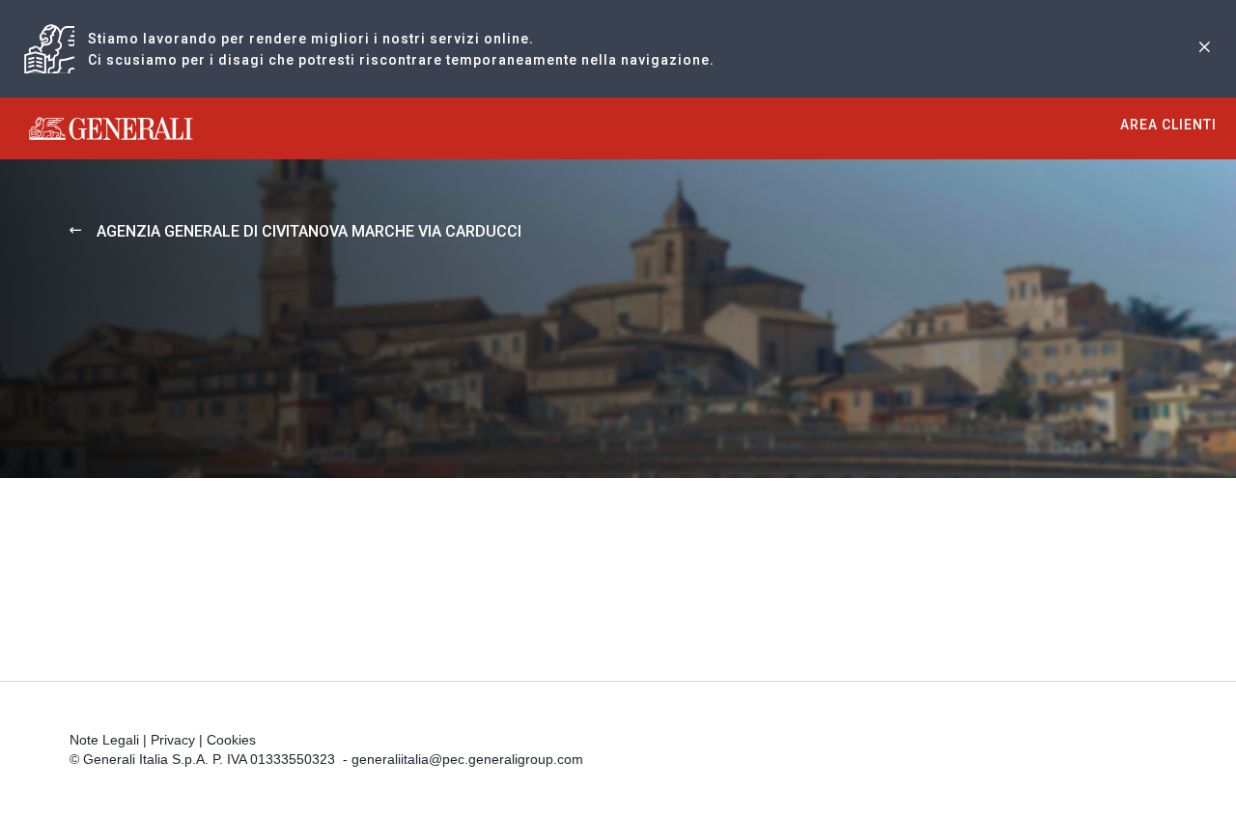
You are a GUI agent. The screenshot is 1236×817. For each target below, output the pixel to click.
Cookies (231, 739)
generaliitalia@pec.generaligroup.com (467, 759)
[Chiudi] (1204, 49)
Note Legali (104, 739)
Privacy (173, 739)
